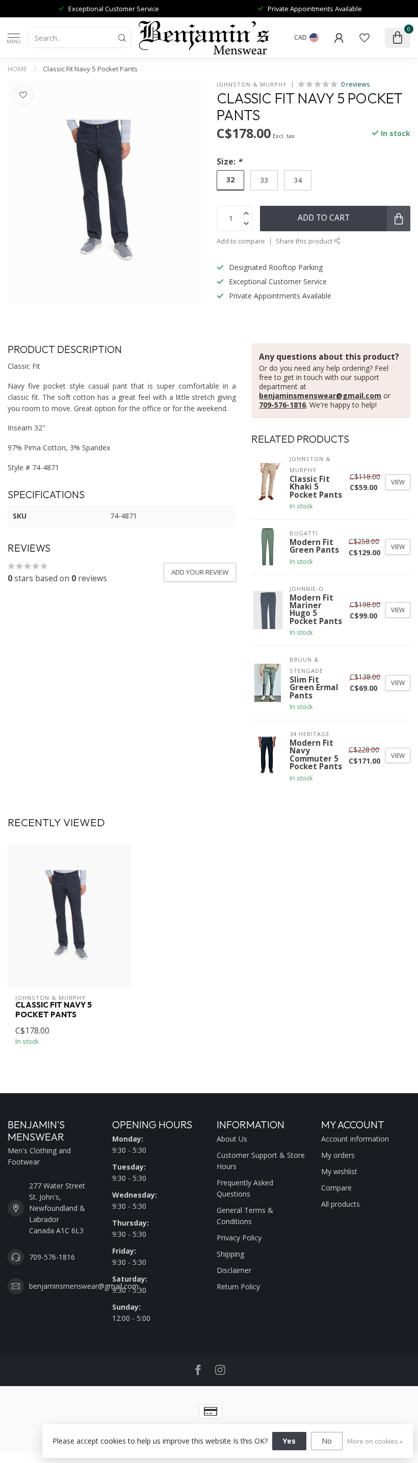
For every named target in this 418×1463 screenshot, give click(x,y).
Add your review (199, 572)
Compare (336, 1188)
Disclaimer (234, 1270)
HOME (17, 68)
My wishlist (339, 1171)
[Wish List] (364, 38)
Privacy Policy (239, 1237)
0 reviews (355, 84)
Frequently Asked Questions (245, 1188)
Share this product (305, 241)
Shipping (230, 1254)
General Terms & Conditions (245, 1215)
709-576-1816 (282, 405)
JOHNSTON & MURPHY (252, 84)
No (327, 1441)
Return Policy (238, 1286)
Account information (355, 1139)
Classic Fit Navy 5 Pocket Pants (90, 68)
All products (340, 1204)
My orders (338, 1155)
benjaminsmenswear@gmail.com (320, 395)
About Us (232, 1139)
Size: (229, 161)
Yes (289, 1441)
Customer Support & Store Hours (261, 1160)
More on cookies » (375, 1441)
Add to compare (241, 241)
